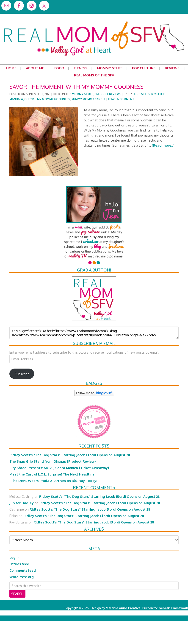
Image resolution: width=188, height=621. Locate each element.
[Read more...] (163, 145)
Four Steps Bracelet (149, 94)
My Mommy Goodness (53, 99)
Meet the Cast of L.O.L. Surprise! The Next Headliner (52, 474)
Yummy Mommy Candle (88, 99)
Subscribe (21, 374)
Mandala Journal (22, 99)
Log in (14, 557)
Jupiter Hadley (21, 503)
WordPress (168, 613)
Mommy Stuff (82, 94)
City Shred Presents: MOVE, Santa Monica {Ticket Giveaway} (59, 468)
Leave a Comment (121, 99)
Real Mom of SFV (94, 21)
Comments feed (22, 570)
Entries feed (19, 564)
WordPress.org (21, 577)
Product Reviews (108, 94)
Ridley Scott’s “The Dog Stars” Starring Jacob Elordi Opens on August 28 (69, 455)
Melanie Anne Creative (123, 608)
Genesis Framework (173, 608)
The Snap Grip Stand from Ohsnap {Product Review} (52, 461)
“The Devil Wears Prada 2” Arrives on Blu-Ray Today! (53, 480)
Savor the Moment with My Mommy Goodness (76, 86)
